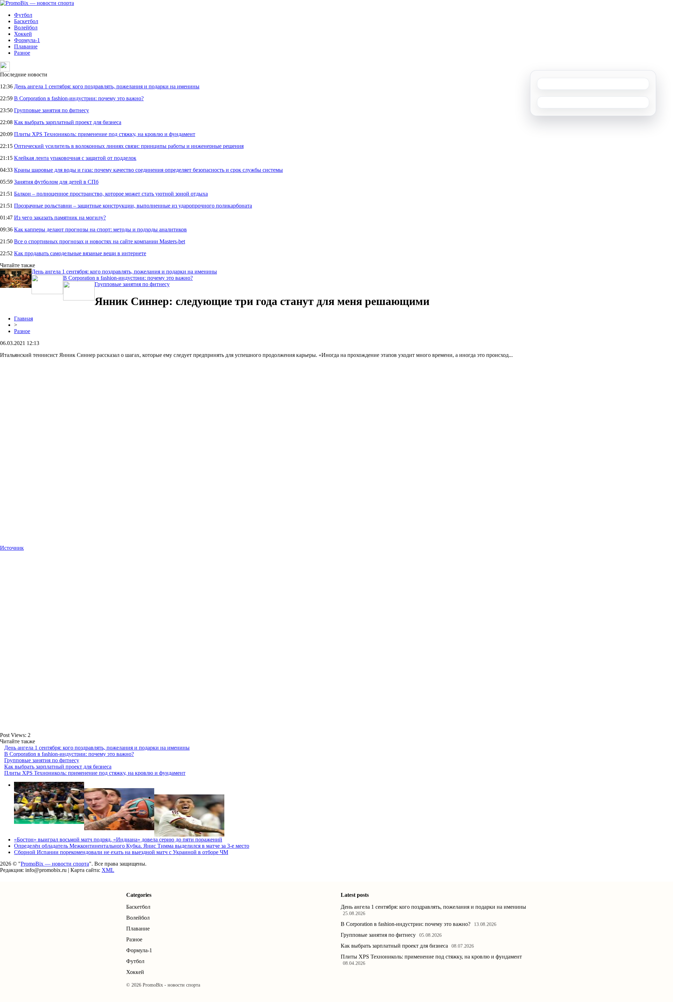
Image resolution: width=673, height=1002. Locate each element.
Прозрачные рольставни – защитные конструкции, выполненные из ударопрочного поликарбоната (133, 206)
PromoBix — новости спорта (55, 864)
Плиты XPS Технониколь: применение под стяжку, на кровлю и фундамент (104, 134)
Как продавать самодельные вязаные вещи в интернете (80, 253)
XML (108, 870)
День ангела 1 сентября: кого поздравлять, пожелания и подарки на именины (106, 86)
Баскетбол (26, 21)
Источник (12, 548)
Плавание (26, 46)
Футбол (23, 15)
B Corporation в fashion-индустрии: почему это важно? (79, 98)
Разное (22, 53)
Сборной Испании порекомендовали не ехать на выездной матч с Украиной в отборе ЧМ (121, 852)
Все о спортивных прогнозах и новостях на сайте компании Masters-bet (99, 241)
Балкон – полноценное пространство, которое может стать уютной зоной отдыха (111, 194)
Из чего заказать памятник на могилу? (60, 218)
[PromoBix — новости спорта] (37, 3)
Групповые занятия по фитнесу (51, 110)
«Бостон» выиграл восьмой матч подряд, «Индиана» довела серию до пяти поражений (118, 839)
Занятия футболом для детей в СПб (56, 182)
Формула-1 (27, 40)
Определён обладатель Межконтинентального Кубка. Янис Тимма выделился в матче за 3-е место (131, 846)
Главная (23, 318)
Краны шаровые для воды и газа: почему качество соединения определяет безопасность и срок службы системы (148, 170)
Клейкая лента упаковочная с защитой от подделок (75, 158)
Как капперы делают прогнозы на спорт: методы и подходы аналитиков (100, 229)
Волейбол (26, 28)
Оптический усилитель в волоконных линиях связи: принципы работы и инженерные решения (129, 146)
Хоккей (23, 34)
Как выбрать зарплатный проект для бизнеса (67, 122)
